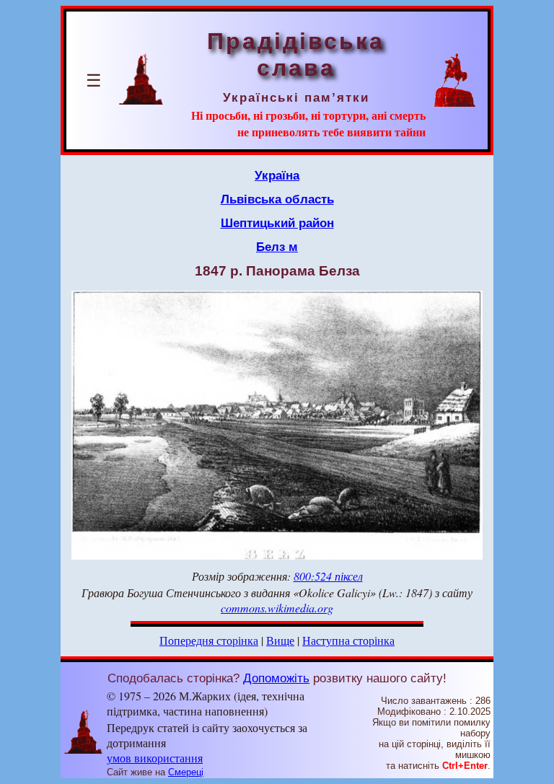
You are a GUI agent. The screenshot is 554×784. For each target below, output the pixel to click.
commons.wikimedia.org (277, 607)
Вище (280, 640)
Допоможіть (276, 678)
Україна (277, 175)
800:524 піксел (328, 575)
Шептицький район (277, 223)
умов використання (155, 757)
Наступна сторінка (348, 640)
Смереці (185, 772)
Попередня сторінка (208, 640)
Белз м (277, 246)
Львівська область (277, 199)
